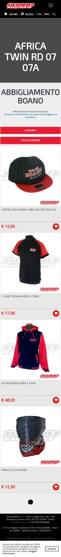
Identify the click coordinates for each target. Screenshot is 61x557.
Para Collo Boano (14, 470)
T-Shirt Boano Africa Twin (20, 296)
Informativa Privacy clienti (18, 538)
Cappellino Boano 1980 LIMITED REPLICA (28, 209)
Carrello (12, 14)
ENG (46, 14)
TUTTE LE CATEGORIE (30, 140)
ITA (39, 14)
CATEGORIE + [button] (31, 130)
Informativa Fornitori (43, 538)
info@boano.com (20, 522)
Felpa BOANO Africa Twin (18, 383)
